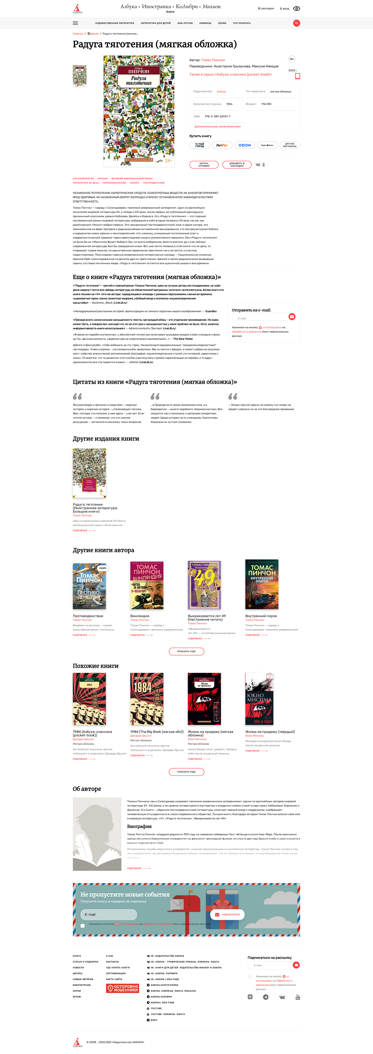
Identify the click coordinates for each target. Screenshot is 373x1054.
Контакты (112, 962)
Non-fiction (185, 23)
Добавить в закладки (237, 164)
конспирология (83, 178)
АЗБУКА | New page (162, 1002)
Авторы (77, 973)
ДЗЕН (154, 1020)
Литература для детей (156, 23)
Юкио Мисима (197, 739)
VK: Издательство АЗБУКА (167, 956)
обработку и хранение (246, 331)
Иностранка (156, 7)
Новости (78, 967)
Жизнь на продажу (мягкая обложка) (210, 733)
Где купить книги (118, 967)
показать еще (186, 651)
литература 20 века (86, 183)
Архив (77, 997)
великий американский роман (132, 178)
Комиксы (205, 23)
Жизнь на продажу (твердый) (270, 731)
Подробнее (80, 530)
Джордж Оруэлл (83, 739)
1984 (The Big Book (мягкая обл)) (157, 731)
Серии (222, 23)
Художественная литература (114, 23)
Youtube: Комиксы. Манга (168, 1014)
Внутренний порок (261, 616)
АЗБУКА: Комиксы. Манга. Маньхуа (173, 991)
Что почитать (242, 23)
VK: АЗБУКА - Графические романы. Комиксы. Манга (185, 962)
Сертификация (116, 973)
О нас (109, 956)
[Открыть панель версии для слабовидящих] (296, 8)
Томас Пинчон (213, 60)
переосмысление (114, 183)
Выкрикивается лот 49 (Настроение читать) (207, 617)
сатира (134, 183)
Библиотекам (82, 985)
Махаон (211, 7)
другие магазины (290, 145)
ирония (103, 178)
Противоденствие (88, 616)
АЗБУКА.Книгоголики (164, 985)
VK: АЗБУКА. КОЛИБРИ (164, 973)
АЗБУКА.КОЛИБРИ (161, 997)
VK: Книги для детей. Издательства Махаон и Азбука (186, 967)
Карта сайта (114, 979)
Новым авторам (83, 979)
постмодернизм (154, 183)
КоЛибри (187, 7)
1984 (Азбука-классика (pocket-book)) (92, 733)
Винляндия (139, 616)
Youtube (156, 1008)
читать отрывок (204, 164)
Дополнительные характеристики (218, 126)
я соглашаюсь (272, 327)
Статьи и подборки (85, 962)
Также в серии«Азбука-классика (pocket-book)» (230, 75)
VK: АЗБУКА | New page (165, 979)
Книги (170, 11)
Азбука (128, 7)
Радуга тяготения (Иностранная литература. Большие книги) (95, 508)
